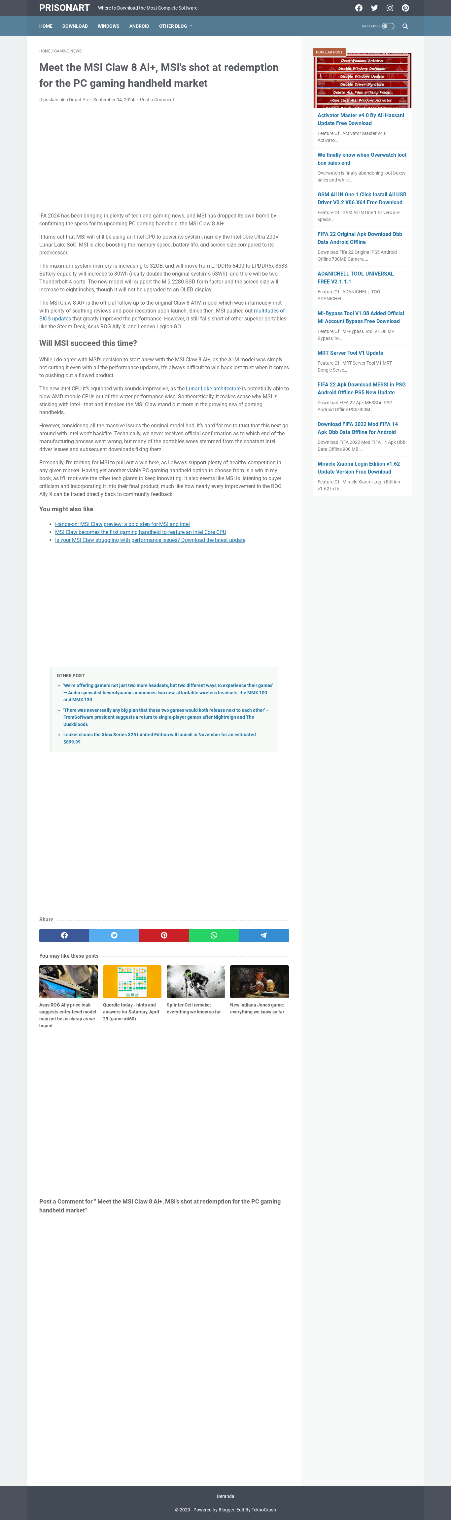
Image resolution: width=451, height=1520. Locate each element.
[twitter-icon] (373, 8)
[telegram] (264, 935)
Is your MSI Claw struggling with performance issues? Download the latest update (150, 540)
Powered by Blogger (213, 1509)
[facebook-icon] (358, 8)
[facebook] (64, 935)
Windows (109, 26)
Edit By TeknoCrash (256, 1509)
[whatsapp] (214, 935)
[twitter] (114, 935)
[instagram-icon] (389, 8)
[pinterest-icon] (405, 8)
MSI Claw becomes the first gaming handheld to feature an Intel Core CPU (140, 532)
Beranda (225, 1496)
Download (75, 26)
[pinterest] (164, 935)
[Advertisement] (164, 158)
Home (45, 26)
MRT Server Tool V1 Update (350, 353)
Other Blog (173, 26)
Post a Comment (157, 99)
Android (139, 26)
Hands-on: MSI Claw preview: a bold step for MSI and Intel (122, 524)
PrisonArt (64, 7)
